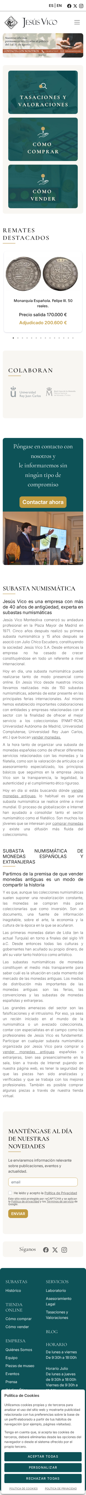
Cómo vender (17, 1326)
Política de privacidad (25, 1201)
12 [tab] (63, 338)
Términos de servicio (60, 1201)
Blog (52, 1331)
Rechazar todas (43, 1478)
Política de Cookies (23, 1488)
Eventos (12, 1373)
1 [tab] (13, 338)
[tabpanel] (43, 291)
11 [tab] (59, 338)
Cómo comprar (19, 1318)
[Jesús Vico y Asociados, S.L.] (35, 22)
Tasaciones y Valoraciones (57, 1315)
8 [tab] (45, 338)
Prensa (11, 1381)
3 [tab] (22, 338)
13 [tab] (68, 338)
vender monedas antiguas (28, 1051)
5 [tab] (31, 338)
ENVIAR (18, 1213)
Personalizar (43, 1467)
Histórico (13, 1290)
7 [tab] (41, 338)
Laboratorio (56, 1290)
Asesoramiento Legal (59, 1301)
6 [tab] (36, 338)
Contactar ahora (43, 502)
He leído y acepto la (45, 1193)
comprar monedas (67, 823)
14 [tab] (73, 338)
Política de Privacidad (60, 1193)
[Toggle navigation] (77, 22)
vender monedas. (46, 737)
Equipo (12, 1357)
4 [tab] (27, 338)
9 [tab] (50, 338)
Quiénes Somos (19, 1349)
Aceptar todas (43, 1456)
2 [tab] (18, 338)
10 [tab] (54, 338)
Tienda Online (14, 1307)
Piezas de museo (20, 1365)
